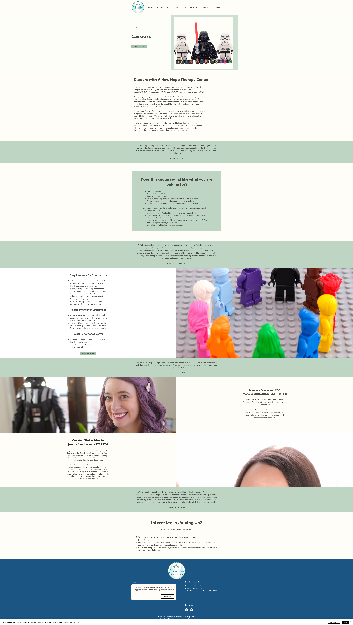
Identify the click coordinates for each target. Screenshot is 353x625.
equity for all (141, 113)
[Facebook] (186, 609)
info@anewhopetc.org (198, 588)
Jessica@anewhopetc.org (148, 540)
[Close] (351, 622)
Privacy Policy (190, 616)
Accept (345, 622)
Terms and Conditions (166, 616)
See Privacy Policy (74, 622)
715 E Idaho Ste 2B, (193, 591)
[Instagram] (191, 609)
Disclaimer (179, 616)
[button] (180, 7)
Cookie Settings (334, 622)
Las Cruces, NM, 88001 (209, 591)
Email (136, 593)
